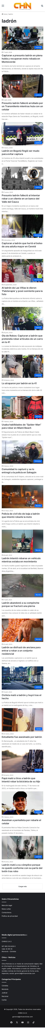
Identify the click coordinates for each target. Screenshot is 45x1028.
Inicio (5, 14)
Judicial (4, 993)
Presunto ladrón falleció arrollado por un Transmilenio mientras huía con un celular (22, 106)
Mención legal (7, 905)
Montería (5, 989)
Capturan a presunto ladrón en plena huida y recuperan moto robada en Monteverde (22, 58)
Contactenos (6, 912)
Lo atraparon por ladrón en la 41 (19, 383)
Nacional (5, 996)
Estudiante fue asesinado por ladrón (22, 737)
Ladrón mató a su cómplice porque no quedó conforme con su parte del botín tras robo (22, 868)
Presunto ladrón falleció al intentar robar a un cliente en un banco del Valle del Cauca (21, 198)
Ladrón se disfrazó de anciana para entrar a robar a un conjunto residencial (21, 650)
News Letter (6, 909)
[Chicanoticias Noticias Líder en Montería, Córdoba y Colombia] (22, 6)
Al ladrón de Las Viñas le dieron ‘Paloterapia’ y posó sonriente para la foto (22, 291)
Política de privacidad (10, 916)
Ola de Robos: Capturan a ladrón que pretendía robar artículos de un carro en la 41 (22, 339)
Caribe (4, 1000)
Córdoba (5, 986)
